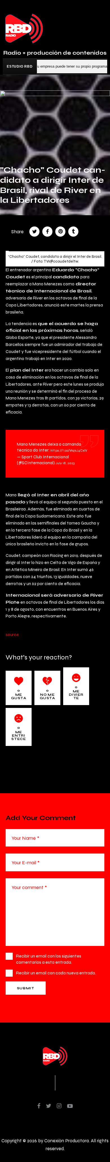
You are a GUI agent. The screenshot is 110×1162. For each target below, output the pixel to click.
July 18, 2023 (65, 463)
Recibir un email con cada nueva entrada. (56, 973)
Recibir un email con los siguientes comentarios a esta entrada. (48, 959)
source (12, 634)
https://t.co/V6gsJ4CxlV (68, 450)
